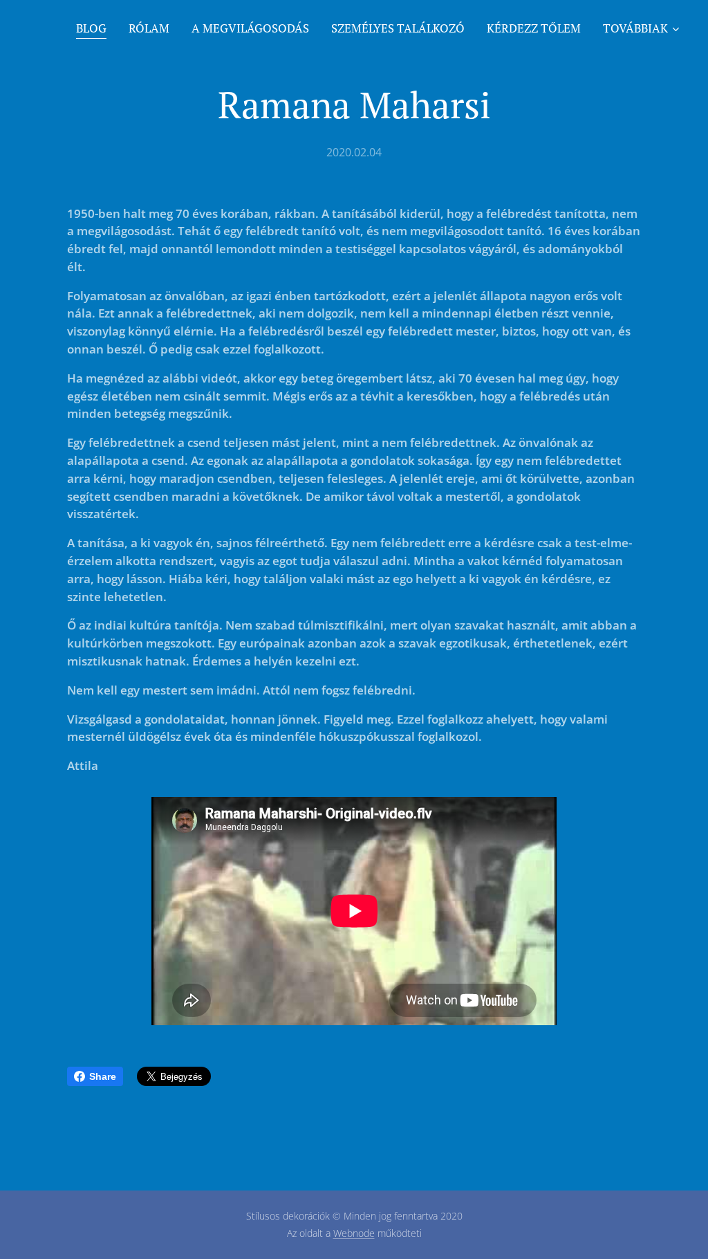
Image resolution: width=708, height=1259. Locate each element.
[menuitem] (95, 28)
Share (102, 1076)
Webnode (354, 1233)
